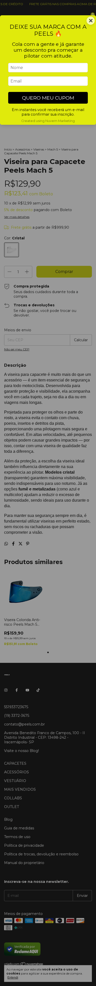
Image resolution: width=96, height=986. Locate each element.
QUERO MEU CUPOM (48, 98)
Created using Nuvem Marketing (48, 121)
